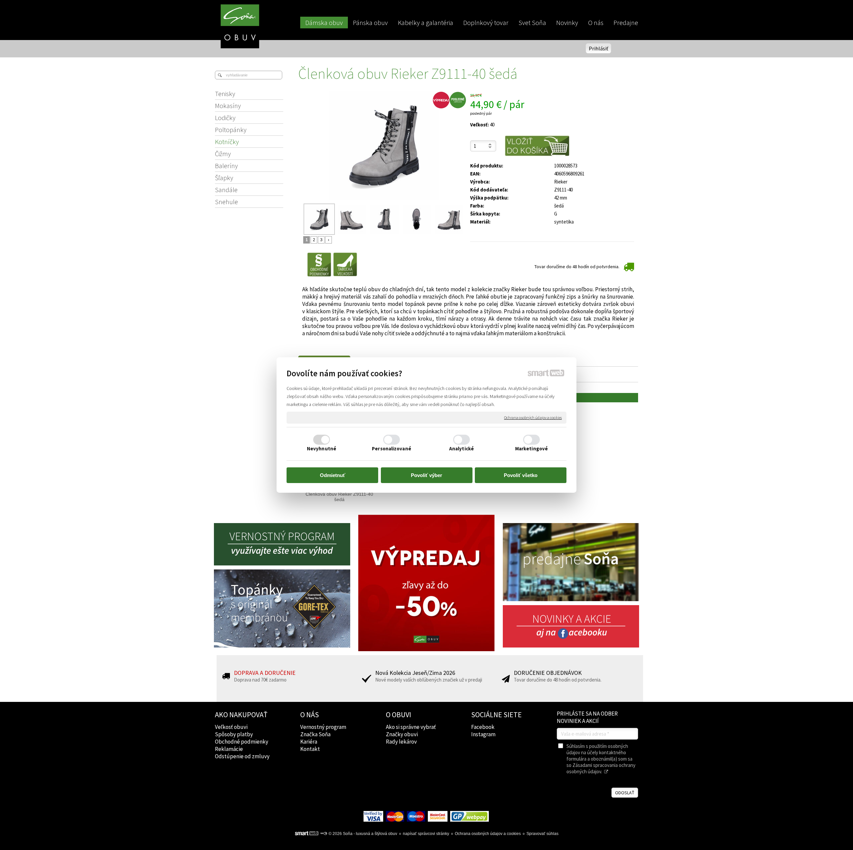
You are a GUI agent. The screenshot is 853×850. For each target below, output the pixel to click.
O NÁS (309, 714)
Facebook (482, 727)
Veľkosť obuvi (231, 727)
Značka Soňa (315, 734)
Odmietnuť (332, 475)
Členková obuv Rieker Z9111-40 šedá (340, 496)
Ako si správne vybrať (411, 727)
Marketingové (531, 448)
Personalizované (391, 448)
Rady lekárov (401, 741)
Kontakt (310, 749)
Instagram (483, 734)
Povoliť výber (426, 475)
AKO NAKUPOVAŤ (241, 714)
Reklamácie (229, 749)
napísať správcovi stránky (426, 833)
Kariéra (308, 741)
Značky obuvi (402, 734)
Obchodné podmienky (241, 741)
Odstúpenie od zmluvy (242, 756)
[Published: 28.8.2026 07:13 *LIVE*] (323, 833)
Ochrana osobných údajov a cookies (533, 417)
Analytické (461, 448)
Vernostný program (323, 727)
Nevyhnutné (321, 448)
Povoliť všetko (520, 475)
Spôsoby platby (234, 734)
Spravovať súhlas (542, 833)
